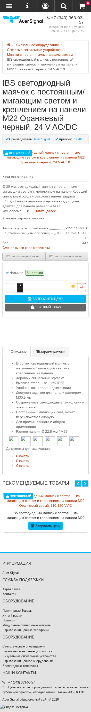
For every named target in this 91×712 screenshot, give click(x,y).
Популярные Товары (17, 610)
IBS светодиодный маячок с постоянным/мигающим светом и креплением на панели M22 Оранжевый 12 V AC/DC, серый (69, 256)
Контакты (9, 594)
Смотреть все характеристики (26, 248)
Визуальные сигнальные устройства (29, 656)
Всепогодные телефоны (20, 666)
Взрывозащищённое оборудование (28, 661)
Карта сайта (11, 589)
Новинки (8, 620)
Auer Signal (10, 573)
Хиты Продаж (12, 615)
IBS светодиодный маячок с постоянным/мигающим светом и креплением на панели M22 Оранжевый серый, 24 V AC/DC (26, 256)
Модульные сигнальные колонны (26, 625)
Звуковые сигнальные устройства (27, 651)
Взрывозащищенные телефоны (25, 630)
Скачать (22, 456)
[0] (81, 6)
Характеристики (52, 352)
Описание (19, 351)
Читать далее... (47, 211)
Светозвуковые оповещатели (23, 646)
